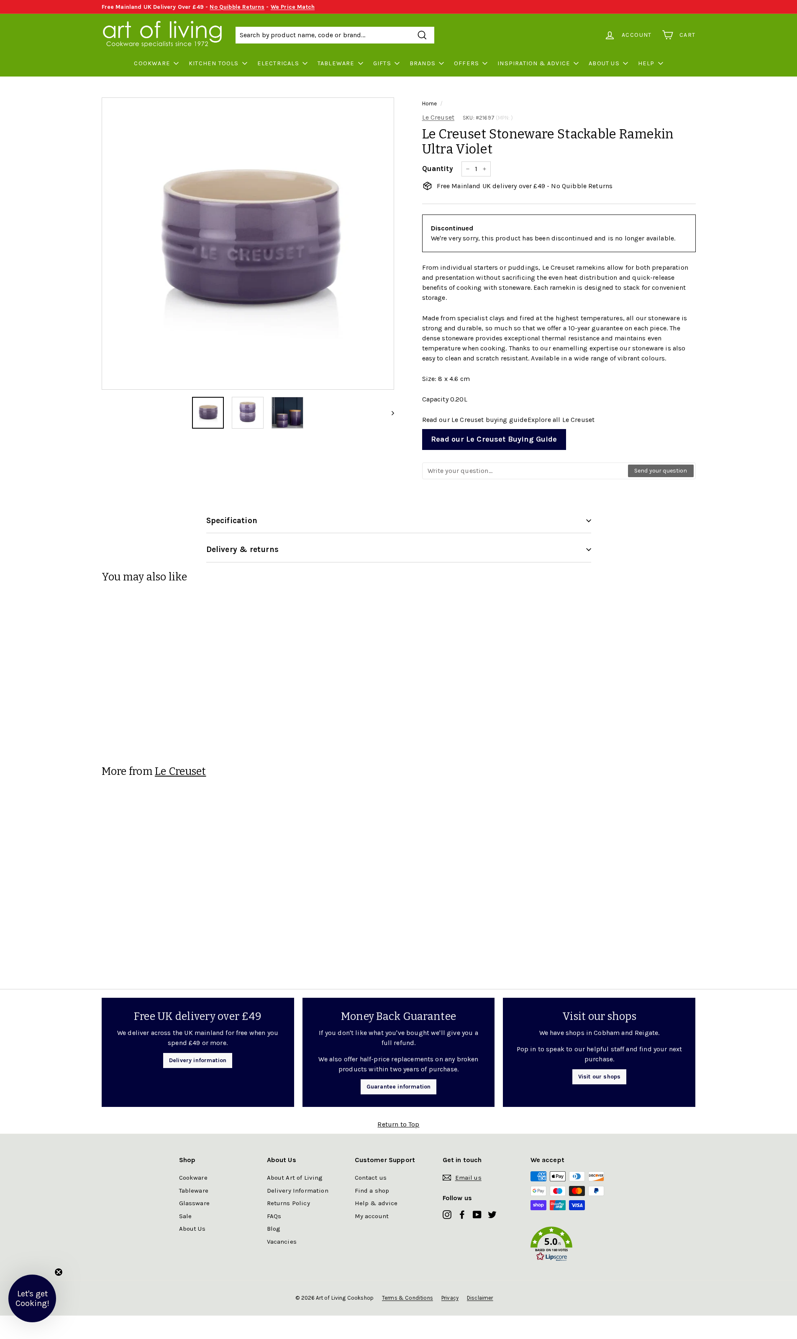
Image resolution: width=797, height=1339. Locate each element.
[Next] (389, 412)
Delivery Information (297, 1190)
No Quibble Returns (237, 6)
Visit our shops (599, 1076)
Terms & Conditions (407, 1298)
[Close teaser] (58, 1272)
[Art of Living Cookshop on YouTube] (477, 1214)
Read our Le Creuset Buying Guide (494, 439)
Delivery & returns (242, 549)
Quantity (437, 168)
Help (646, 63)
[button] (574, 1245)
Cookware (152, 63)
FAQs (274, 1216)
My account (372, 1216)
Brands (423, 63)
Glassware (194, 1203)
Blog (274, 1228)
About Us (604, 63)
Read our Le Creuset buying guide (475, 420)
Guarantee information (398, 1086)
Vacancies (282, 1241)
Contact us (371, 1177)
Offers (466, 63)
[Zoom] (248, 243)
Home (429, 103)
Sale (185, 1216)
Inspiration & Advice (533, 63)
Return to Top (398, 1124)
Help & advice (376, 1203)
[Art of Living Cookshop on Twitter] (492, 1214)
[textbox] (525, 471)
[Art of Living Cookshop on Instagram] (447, 1214)
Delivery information (197, 1060)
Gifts (382, 63)
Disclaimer (480, 1298)
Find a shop (372, 1190)
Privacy (450, 1298)
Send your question (660, 470)
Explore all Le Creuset (561, 420)
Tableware (336, 63)
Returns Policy (288, 1203)
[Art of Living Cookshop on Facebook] (462, 1214)
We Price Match (293, 6)
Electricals (278, 63)
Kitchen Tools (214, 63)
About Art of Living (295, 1177)
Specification (231, 520)
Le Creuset (438, 117)
